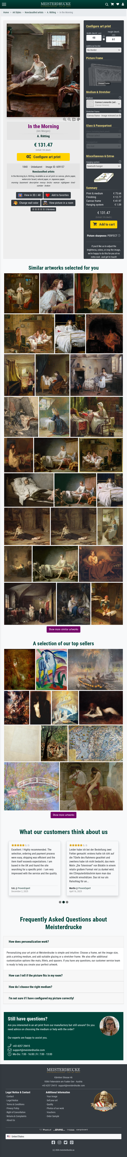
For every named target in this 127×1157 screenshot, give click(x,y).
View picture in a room (60, 202)
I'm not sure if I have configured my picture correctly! (41, 998)
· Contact (10, 1096)
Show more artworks (63, 815)
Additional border (93, 46)
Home (6, 12)
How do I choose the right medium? (30, 987)
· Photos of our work (55, 1108)
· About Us (10, 1120)
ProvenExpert (29, 888)
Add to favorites (59, 195)
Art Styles (17, 12)
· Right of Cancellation (15, 1112)
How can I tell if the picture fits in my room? (36, 975)
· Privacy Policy (12, 1108)
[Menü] (4, 4)
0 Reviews (50, 209)
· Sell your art (52, 1100)
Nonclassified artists (34, 12)
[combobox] (104, 50)
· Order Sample (52, 1116)
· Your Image (51, 1096)
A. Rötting (51, 12)
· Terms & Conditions (15, 1104)
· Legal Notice (12, 1100)
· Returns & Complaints (16, 1116)
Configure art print (46, 157)
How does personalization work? (29, 941)
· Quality (49, 1104)
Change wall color (27, 202)
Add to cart (106, 224)
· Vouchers (50, 1112)
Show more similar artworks (63, 629)
